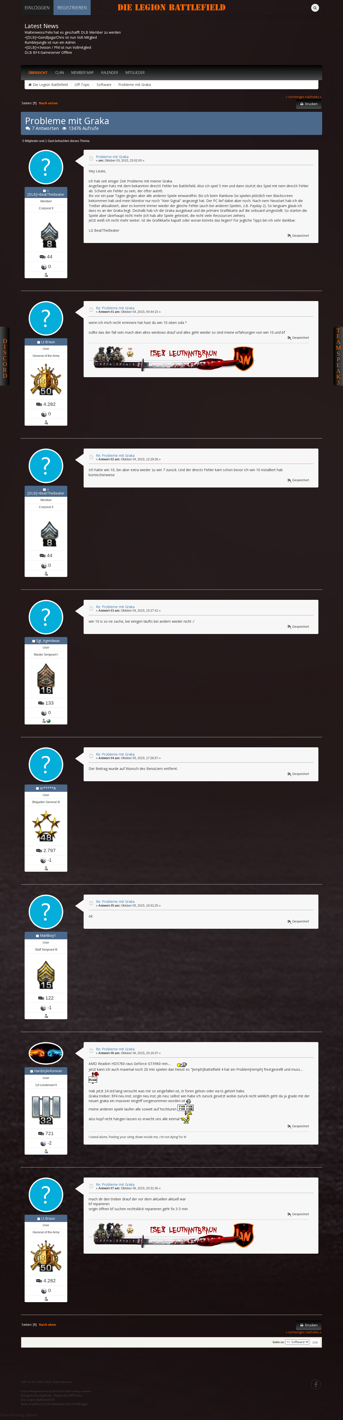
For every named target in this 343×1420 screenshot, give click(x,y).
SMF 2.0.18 (27, 1382)
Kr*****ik (48, 788)
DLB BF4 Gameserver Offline (48, 52)
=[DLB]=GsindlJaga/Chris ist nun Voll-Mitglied (61, 37)
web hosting (73, 1391)
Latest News (42, 26)
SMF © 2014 (44, 1382)
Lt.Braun (48, 341)
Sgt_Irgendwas (48, 640)
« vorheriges (295, 97)
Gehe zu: (279, 1342)
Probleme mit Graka (112, 156)
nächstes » (313, 97)
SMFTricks (75, 1395)
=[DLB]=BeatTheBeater (46, 192)
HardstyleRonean (48, 1070)
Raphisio (45, 1395)
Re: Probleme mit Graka (115, 308)
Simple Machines (62, 1382)
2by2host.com (57, 1391)
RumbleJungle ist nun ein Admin (50, 42)
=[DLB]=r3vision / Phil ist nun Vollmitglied (58, 47)
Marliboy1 (48, 935)
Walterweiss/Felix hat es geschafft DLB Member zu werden (73, 32)
